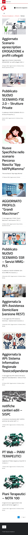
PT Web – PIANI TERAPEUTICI (13, 454)
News (22, 66)
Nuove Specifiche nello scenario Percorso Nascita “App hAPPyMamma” (13, 158)
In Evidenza (18, 66)
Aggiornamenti (13, 66)
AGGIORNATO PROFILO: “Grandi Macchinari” (11, 207)
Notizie (3, 67)
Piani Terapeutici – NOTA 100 (13, 496)
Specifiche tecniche (10, 67)
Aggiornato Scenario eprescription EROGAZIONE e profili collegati (13, 47)
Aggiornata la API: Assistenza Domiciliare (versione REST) (13, 308)
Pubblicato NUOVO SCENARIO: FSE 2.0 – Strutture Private (13, 99)
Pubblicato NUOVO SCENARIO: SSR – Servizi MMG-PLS (13, 257)
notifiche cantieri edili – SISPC (12, 410)
